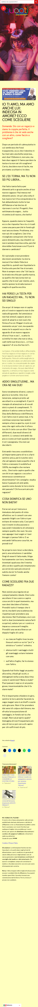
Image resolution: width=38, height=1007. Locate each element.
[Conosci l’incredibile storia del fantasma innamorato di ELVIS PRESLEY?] (9, 794)
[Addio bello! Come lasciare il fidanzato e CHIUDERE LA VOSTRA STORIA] (9, 770)
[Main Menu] (4, 8)
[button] (36, 2)
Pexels (12, 740)
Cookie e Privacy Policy (10, 843)
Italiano (9, 1005)
